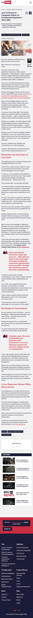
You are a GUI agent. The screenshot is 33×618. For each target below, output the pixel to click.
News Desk (20, 594)
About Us (4, 594)
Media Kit (19, 597)
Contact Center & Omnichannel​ (11, 34)
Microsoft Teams (6, 579)
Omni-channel (6, 434)
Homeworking (5, 576)
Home (2, 9)
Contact (3, 597)
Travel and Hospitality (23, 550)
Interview (26, 34)
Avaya (18, 584)
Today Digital (19, 614)
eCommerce (20, 553)
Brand (18, 600)
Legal (18, 603)
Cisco (18, 581)
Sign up (7, 529)
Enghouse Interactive (23, 587)
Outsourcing (20, 559)
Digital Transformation (15, 431)
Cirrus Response (23, 247)
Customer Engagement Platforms (5, 559)
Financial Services (22, 548)
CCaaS (4, 431)
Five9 (18, 578)
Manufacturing (21, 556)
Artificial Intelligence (7, 573)
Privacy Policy (5, 600)
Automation (5, 582)
